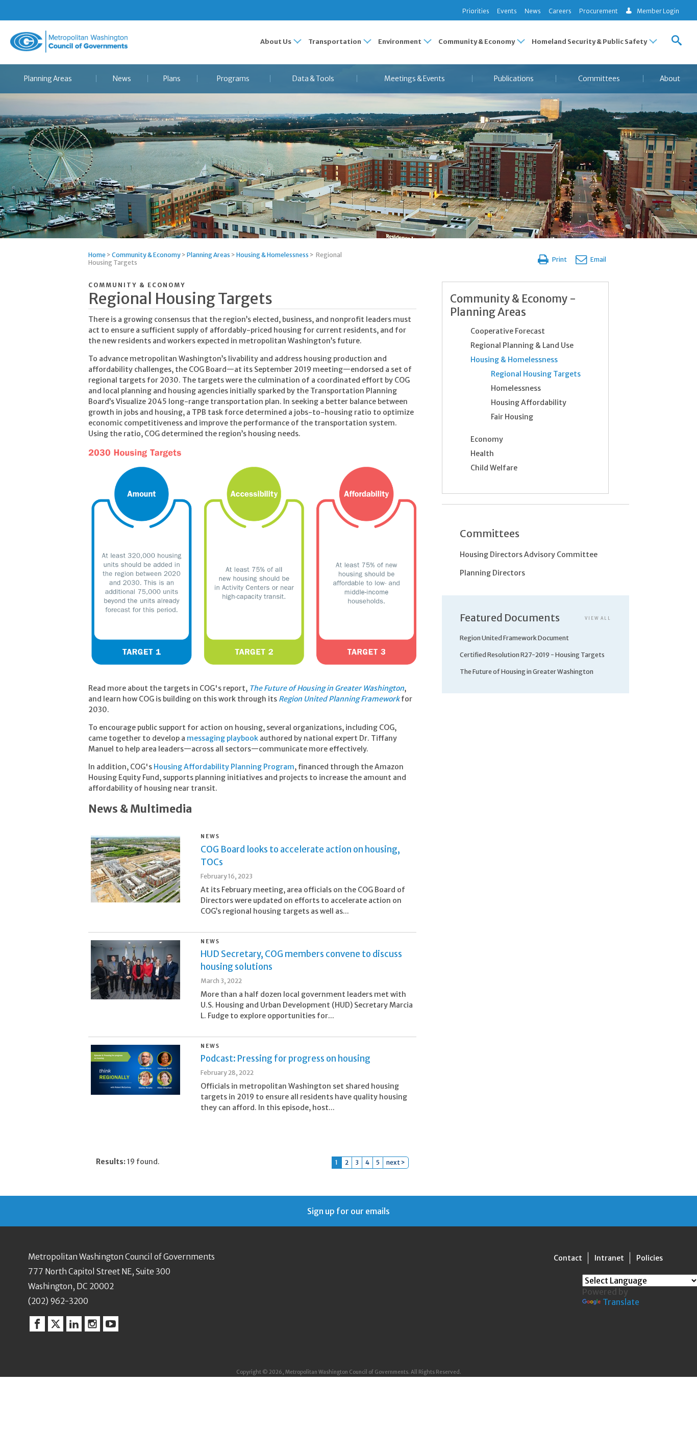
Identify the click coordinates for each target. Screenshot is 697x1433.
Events (507, 11)
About (670, 78)
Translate (621, 1302)
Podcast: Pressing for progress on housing (285, 1058)
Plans (172, 78)
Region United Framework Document (514, 638)
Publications (514, 78)
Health (482, 453)
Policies (649, 1258)
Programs (233, 78)
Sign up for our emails (348, 1211)
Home (97, 255)
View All (598, 618)
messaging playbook (222, 738)
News (533, 11)
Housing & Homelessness (272, 255)
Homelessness (516, 388)
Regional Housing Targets (536, 374)
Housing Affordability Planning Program (224, 766)
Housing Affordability (528, 402)
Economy (486, 439)
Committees (599, 78)
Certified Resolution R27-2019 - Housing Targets (532, 655)
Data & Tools (313, 78)
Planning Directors (492, 572)
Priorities (475, 11)
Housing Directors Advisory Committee (529, 554)
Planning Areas (48, 78)
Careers (560, 11)
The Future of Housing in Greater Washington (326, 688)
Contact (568, 1258)
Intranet (609, 1258)
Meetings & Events (414, 78)
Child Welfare (493, 467)
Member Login (658, 11)
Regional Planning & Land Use (522, 345)
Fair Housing (512, 416)
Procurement (598, 11)
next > (395, 1162)
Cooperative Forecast (507, 331)
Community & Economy (146, 255)
